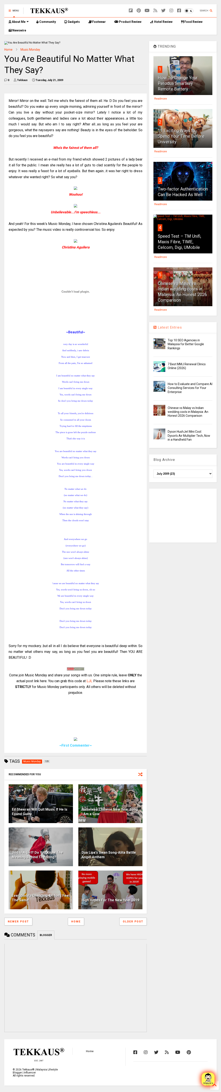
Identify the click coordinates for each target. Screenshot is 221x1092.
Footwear (99, 21)
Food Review (193, 21)
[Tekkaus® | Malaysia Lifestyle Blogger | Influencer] (48, 12)
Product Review (129, 21)
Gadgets (73, 21)
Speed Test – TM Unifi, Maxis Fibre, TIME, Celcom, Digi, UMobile (179, 242)
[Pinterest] (139, 11)
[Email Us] (208, 1079)
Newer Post (18, 921)
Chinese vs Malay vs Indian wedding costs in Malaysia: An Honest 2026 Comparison (188, 411)
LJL (89, 681)
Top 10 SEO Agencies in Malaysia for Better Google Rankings (186, 344)
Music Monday (30, 49)
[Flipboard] (131, 11)
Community (47, 21)
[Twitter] (163, 11)
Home (8, 49)
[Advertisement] (182, 516)
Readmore (160, 98)
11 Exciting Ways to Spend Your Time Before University (181, 136)
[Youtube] (147, 11)
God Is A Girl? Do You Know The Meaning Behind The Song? (37, 854)
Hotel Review (162, 21)
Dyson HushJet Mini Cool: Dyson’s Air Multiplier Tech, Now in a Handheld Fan (189, 435)
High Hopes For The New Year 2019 (110, 900)
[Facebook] (179, 11)
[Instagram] (171, 11)
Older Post (133, 921)
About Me (18, 21)
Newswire (19, 30)
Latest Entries (169, 327)
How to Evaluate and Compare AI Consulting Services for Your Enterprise (190, 387)
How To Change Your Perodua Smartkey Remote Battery (178, 83)
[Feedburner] (155, 11)
